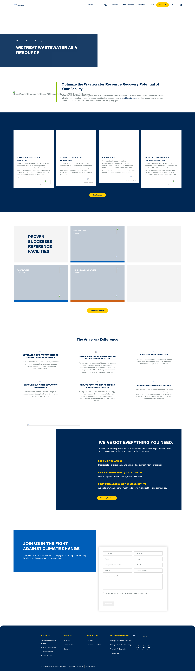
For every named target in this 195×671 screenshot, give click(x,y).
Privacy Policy (143, 593)
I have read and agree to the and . (127, 593)
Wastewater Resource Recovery (29, 41)
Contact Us (97, 195)
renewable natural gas (128, 98)
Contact (162, 5)
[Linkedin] (138, 647)
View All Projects (97, 310)
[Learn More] (118, 256)
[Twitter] (144, 647)
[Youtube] (149, 647)
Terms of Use (131, 593)
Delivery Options (107, 498)
